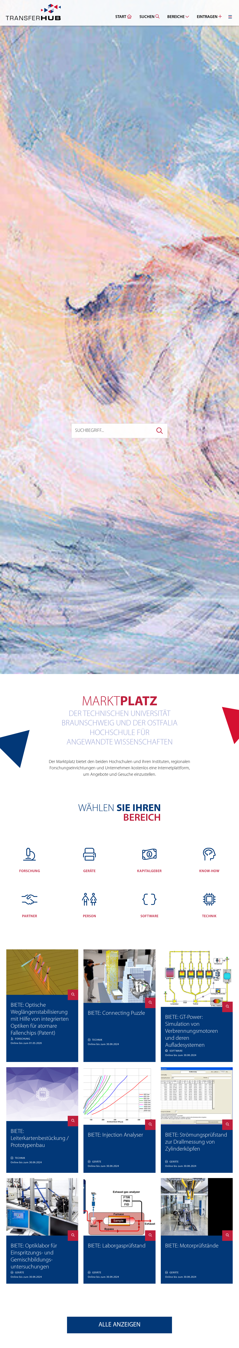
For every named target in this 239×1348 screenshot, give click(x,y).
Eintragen (207, 17)
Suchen (147, 17)
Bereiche (176, 17)
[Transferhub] (33, 12)
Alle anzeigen (119, 1325)
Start (121, 17)
